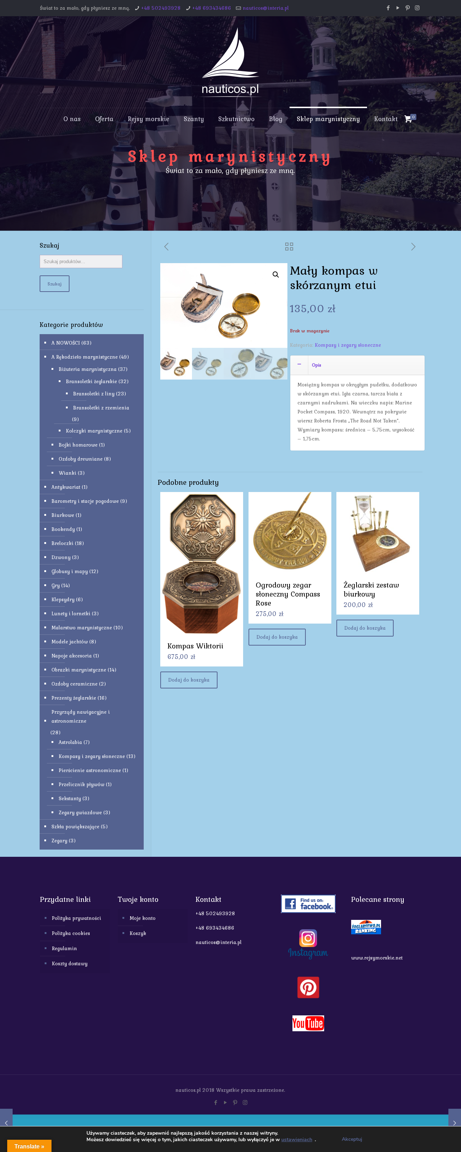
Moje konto (143, 918)
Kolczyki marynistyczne (94, 430)
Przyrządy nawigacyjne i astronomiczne (81, 716)
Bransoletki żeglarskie (91, 381)
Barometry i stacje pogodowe (85, 501)
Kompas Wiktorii (195, 645)
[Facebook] (388, 8)
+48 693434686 (211, 8)
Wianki (67, 473)
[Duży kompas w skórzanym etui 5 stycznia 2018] (6, 1123)
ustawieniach (296, 1140)
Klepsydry (63, 599)
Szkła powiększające (75, 826)
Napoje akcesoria (72, 655)
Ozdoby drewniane (81, 458)
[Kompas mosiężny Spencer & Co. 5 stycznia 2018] (454, 1123)
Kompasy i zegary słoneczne (348, 345)
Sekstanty (70, 798)
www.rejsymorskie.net (377, 957)
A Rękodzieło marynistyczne (85, 356)
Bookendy (63, 529)
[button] (275, 274)
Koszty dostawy (70, 963)
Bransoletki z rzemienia (101, 407)
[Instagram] (417, 8)
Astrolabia (70, 742)
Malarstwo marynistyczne (82, 627)
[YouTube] (398, 8)
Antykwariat (66, 487)
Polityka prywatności (76, 918)
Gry (56, 585)
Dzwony (61, 557)
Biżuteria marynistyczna (88, 369)
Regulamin (64, 948)
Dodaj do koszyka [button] (189, 679)
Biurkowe (63, 515)
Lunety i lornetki (71, 613)
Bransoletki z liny (94, 393)
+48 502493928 (161, 8)
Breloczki (62, 543)
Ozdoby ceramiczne (75, 683)
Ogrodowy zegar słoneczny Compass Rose (288, 593)
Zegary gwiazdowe (80, 812)
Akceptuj (352, 1139)
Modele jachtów (70, 641)
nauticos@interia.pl (266, 8)
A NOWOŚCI (66, 342)
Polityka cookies (71, 933)
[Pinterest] (407, 8)
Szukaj (55, 283)
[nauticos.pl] (230, 62)
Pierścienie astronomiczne (90, 770)
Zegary (59, 840)
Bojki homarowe (78, 444)
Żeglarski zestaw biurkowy (371, 589)
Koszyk (138, 933)
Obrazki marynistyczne (79, 669)
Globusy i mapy (70, 571)
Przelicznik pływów (81, 784)
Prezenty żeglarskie (74, 697)
